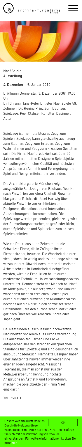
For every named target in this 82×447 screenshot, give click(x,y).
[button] (73, 8)
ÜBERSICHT (11, 397)
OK (63, 422)
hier (14, 442)
